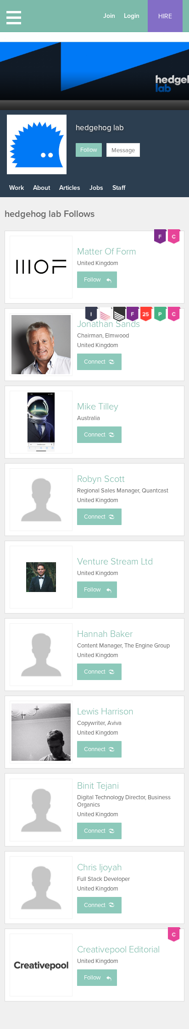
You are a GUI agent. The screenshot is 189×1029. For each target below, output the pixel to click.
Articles (69, 188)
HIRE (165, 16)
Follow (88, 150)
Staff (118, 188)
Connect (95, 361)
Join (109, 16)
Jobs (96, 188)
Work (16, 188)
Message (123, 150)
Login (131, 16)
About (41, 188)
